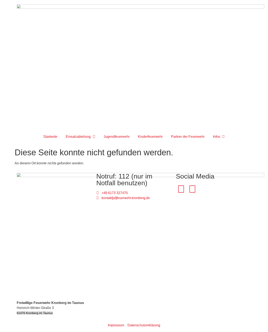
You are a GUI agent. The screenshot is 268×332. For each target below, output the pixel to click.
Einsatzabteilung (78, 136)
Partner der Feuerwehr (188, 136)
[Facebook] (181, 189)
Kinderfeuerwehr (150, 136)
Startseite (50, 136)
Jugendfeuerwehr (117, 136)
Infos (216, 136)
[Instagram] (192, 189)
